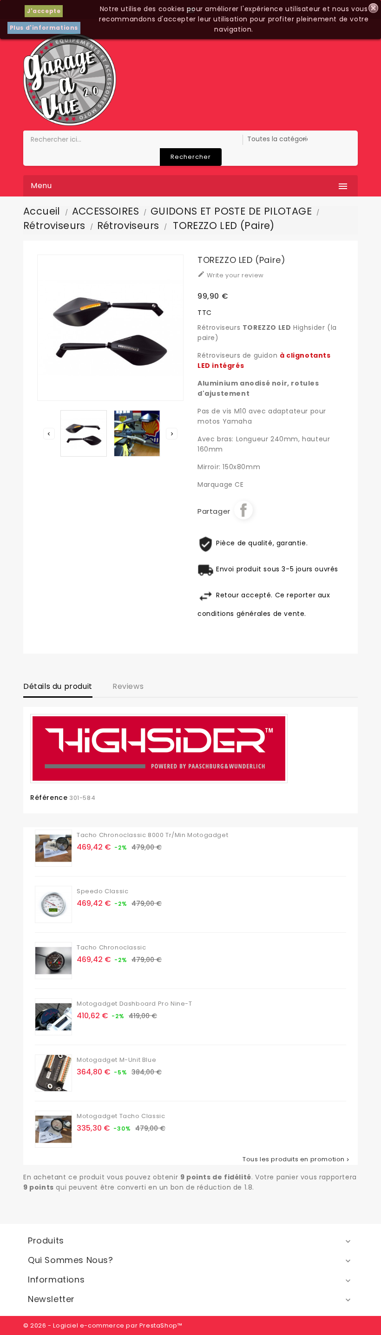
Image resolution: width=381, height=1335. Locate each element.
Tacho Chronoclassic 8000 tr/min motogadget (152, 835)
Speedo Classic (102, 891)
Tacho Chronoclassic (111, 947)
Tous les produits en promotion (297, 1159)
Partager (243, 510)
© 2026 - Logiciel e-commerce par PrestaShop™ (102, 1325)
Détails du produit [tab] (57, 686)
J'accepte (43, 11)
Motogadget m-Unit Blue (116, 1059)
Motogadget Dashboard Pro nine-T (134, 1003)
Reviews (128, 686)
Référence (48, 797)
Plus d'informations (44, 28)
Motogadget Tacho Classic (121, 1116)
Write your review (230, 275)
